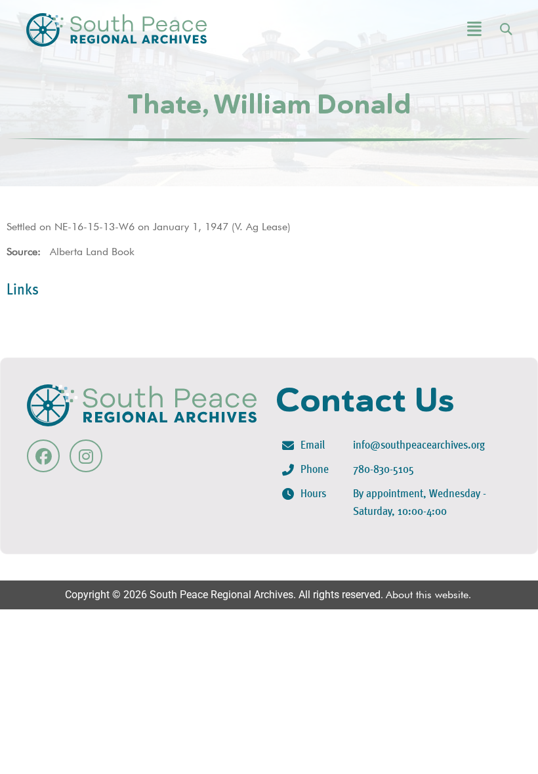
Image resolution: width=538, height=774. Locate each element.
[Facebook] (43, 455)
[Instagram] (86, 455)
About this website (427, 594)
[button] (438, 30)
